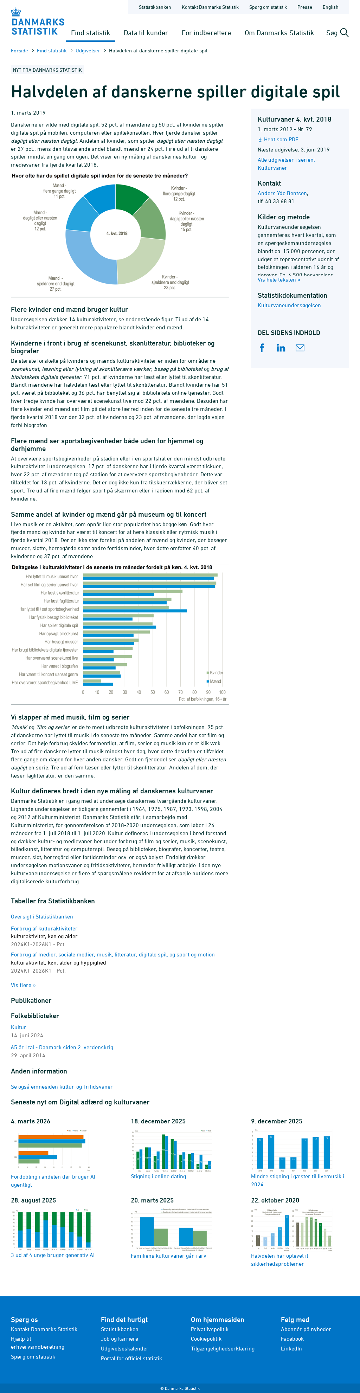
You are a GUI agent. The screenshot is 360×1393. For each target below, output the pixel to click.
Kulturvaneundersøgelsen (289, 305)
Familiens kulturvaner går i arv (168, 1255)
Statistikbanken (155, 7)
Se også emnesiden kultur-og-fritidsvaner (62, 1086)
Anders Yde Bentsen (282, 193)
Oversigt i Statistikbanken (42, 916)
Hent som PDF (281, 139)
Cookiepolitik (206, 1338)
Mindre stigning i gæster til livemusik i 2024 (297, 1180)
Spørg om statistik (268, 7)
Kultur (18, 1027)
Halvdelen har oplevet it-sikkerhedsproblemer (280, 1259)
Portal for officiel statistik (131, 1358)
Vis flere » (23, 985)
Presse (304, 7)
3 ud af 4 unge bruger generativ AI (53, 1255)
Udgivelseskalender (125, 1348)
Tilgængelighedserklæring (223, 1348)
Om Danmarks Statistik (279, 32)
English (331, 7)
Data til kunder (146, 32)
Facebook (292, 1338)
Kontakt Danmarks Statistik (210, 7)
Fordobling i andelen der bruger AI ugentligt (53, 1180)
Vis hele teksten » (279, 279)
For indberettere (206, 32)
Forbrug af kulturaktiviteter (44, 936)
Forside (19, 50)
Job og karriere (119, 1338)
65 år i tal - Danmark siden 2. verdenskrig (62, 1047)
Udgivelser (88, 50)
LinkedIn (291, 1348)
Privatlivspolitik (210, 1329)
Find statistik (90, 32)
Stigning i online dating (158, 1176)
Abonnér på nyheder (306, 1329)
